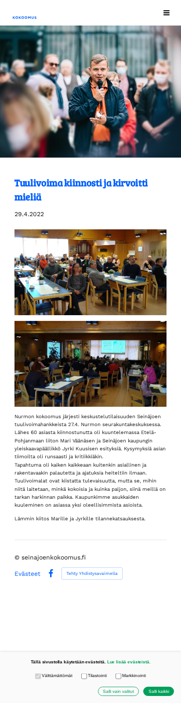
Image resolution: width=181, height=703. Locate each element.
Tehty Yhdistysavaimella (92, 573)
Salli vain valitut (118, 691)
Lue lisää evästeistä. (129, 661)
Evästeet (27, 573)
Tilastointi (97, 675)
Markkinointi (133, 675)
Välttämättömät (57, 675)
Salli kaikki (158, 691)
